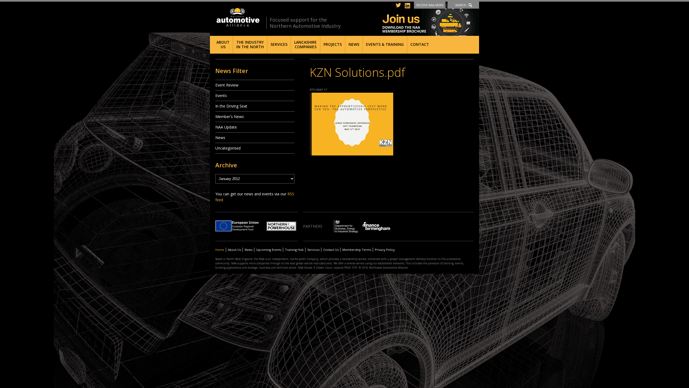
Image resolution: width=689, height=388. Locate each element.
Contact (419, 44)
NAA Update (226, 127)
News (354, 44)
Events (221, 95)
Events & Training (385, 44)
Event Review (226, 85)
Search (460, 5)
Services (278, 44)
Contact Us (331, 250)
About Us (223, 44)
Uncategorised (228, 148)
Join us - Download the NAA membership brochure (430, 19)
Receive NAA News (429, 5)
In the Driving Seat (231, 106)
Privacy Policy (385, 250)
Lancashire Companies (305, 44)
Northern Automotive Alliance (237, 17)
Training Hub (294, 250)
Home (219, 250)
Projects (333, 44)
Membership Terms (356, 250)
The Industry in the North (250, 44)
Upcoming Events (268, 250)
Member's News (229, 116)
